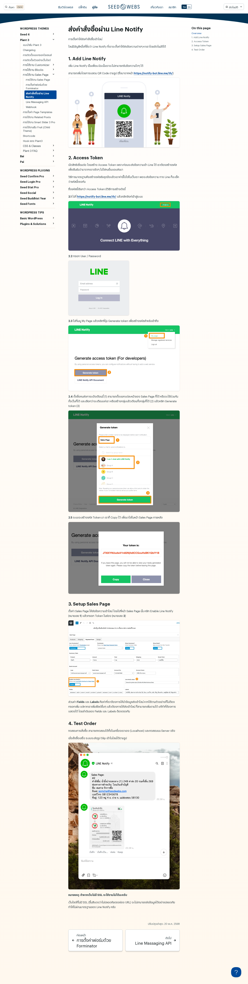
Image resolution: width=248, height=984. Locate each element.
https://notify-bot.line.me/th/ (153, 73)
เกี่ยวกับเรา (156, 7)
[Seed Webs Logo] (124, 6)
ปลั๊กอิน (82, 7)
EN (189, 7)
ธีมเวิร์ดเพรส (65, 7)
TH (184, 7)
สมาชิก (172, 7)
